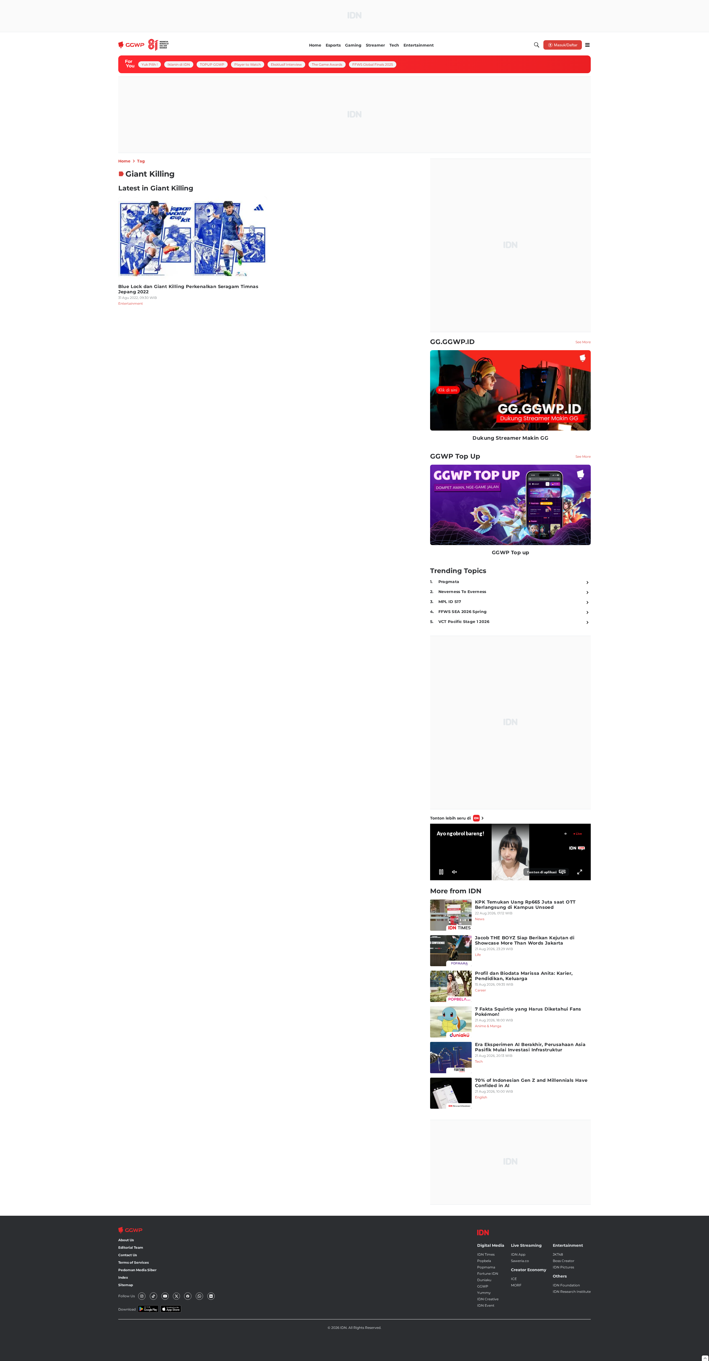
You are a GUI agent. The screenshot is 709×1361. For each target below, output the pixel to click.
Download (127, 1309)
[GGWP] (143, 45)
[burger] (587, 45)
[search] (536, 45)
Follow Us (126, 1296)
